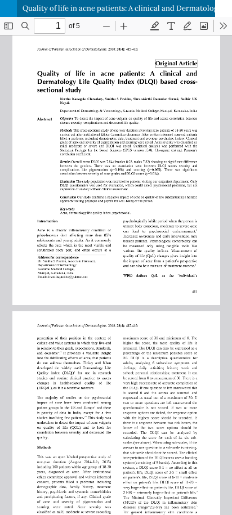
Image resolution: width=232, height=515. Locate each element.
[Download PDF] (223, 8)
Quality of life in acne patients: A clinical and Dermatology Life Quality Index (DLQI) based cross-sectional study (127, 8)
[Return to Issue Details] (8, 8)
